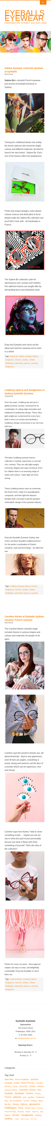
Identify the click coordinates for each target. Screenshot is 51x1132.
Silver (41, 1111)
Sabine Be (14, 356)
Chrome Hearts (11, 1090)
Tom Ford (33, 1119)
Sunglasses (9, 360)
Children (40, 1086)
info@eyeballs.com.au (27, 1038)
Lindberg (13, 586)
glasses (27, 363)
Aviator (17, 1083)
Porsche (40, 1108)
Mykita (16, 1104)
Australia (8, 1083)
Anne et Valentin (22, 1079)
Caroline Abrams (16, 979)
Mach (41, 1101)
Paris (20, 1108)
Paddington (9, 363)
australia (34, 363)
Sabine (21, 356)
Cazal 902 (23, 1086)
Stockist (18, 360)
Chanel (32, 1086)
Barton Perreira (27, 1083)
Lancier (26, 1101)
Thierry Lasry (24, 1119)
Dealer (32, 360)
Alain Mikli (9, 1079)
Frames (34, 586)
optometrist (19, 363)
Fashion (29, 1093)
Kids (6, 1101)
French (8, 1097)
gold (24, 1097)
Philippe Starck (30, 1108)
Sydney (25, 360)
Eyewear (28, 356)
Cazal (15, 1086)
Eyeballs (9, 1093)
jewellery (31, 1097)
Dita (39, 1090)
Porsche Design (10, 1112)
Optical (35, 356)
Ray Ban (21, 1112)
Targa (17, 1119)
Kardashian (40, 1097)
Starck (7, 1115)
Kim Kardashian (16, 1101)
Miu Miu (8, 1104)
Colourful (23, 1090)
